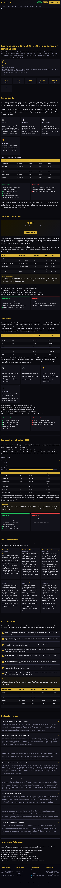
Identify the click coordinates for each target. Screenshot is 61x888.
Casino (3, 6)
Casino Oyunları (19, 869)
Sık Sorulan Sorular (19, 876)
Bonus (8, 6)
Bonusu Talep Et (30, 232)
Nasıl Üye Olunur (33, 6)
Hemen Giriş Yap (54, 2)
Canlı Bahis (13, 6)
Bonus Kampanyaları (20, 871)
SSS (40, 6)
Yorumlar (26, 6)
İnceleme (20, 6)
